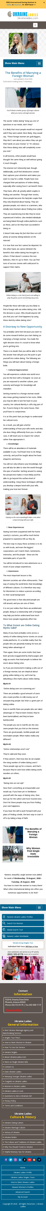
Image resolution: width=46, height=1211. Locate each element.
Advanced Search (23, 1192)
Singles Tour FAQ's (11, 1037)
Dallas (9, 5)
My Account (23, 1197)
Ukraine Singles (10, 1052)
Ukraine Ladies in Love (13, 1090)
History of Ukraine (11, 1132)
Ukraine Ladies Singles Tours (23, 1177)
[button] (34, 1159)
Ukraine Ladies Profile (23, 1172)
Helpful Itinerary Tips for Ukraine (17, 1151)
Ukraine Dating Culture (13, 1122)
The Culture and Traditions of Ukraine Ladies (22, 1142)
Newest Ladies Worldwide (17, 936)
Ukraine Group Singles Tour (23, 943)
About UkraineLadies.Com (14, 1056)
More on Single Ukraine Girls (15, 1061)
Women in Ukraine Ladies (14, 1086)
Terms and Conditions (13, 1105)
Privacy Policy (9, 1100)
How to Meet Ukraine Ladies (22, 1182)
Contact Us (8, 1066)
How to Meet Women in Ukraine (17, 1042)
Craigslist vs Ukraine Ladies (15, 1081)
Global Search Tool (15, 930)
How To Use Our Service (14, 1047)
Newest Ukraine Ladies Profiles (20, 917)
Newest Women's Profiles (22, 1187)
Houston (17, 5)
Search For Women (15, 923)
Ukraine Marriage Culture (14, 1127)
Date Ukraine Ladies (12, 1071)
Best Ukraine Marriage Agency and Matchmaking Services (18, 1031)
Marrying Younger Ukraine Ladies (17, 1076)
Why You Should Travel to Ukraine (18, 1146)
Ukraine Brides (10, 1137)
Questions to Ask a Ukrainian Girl (17, 1095)
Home (22, 1167)
